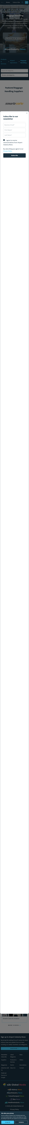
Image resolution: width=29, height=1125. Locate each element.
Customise (21, 1122)
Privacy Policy (7, 151)
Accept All (7, 1122)
